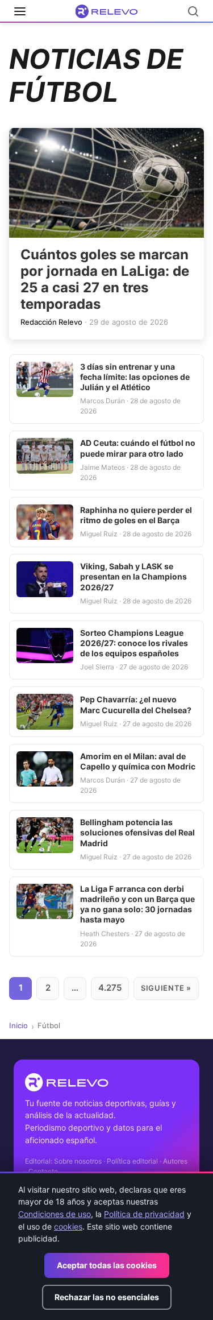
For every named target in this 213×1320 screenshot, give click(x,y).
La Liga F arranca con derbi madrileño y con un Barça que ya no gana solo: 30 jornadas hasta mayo (137, 904)
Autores (175, 1161)
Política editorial (132, 1161)
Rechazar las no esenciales (107, 1297)
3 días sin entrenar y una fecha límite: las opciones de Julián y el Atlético (135, 377)
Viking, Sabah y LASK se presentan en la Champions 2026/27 (133, 576)
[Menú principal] (20, 11)
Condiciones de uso (54, 1214)
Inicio (18, 1025)
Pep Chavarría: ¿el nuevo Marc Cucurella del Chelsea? (135, 704)
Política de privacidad (144, 1214)
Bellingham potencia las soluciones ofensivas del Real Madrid (137, 832)
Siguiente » (166, 987)
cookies (68, 1226)
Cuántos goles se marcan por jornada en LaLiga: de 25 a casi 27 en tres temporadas (104, 279)
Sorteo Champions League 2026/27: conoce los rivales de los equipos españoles (134, 643)
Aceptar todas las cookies (107, 1265)
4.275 (110, 987)
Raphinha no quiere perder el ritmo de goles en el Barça (136, 515)
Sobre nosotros (78, 1161)
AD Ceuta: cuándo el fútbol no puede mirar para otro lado (137, 448)
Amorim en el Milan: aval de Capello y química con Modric (137, 761)
